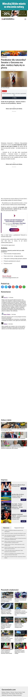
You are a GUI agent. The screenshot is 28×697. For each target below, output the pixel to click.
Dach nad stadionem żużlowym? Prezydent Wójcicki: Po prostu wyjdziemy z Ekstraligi (14, 536)
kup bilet (23, 488)
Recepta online (19, 693)
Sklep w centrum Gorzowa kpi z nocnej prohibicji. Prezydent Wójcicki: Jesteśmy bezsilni (13, 542)
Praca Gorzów (12, 693)
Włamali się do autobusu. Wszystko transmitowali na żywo (15, 533)
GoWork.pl (4, 695)
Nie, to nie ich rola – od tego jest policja (13, 256)
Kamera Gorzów (18, 692)
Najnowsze (6, 527)
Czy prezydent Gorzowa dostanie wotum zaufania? (13, 438)
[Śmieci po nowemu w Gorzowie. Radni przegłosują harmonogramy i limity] (14, 425)
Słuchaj (15, 97)
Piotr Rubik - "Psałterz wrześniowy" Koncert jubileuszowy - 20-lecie (17, 506)
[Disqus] (14, 312)
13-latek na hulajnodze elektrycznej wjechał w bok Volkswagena (13, 531)
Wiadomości (4, 57)
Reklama (8, 692)
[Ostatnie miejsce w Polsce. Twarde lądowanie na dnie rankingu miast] (21, 619)
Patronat (12, 692)
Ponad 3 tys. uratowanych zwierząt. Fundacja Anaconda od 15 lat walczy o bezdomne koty (15, 539)
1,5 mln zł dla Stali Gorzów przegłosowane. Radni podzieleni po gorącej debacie (13, 551)
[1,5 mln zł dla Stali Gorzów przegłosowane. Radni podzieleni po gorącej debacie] (21, 633)
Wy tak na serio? (8, 263)
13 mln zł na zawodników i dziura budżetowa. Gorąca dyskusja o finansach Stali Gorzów (14, 554)
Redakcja (3, 692)
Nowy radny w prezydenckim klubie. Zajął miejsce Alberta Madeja (15, 557)
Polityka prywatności (17, 695)
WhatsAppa (23, 223)
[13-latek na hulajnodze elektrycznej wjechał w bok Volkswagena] (7, 594)
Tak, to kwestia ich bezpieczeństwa (12, 253)
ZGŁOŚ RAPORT (14, 229)
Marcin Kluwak (6, 276)
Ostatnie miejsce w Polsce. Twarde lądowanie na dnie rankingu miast (14, 545)
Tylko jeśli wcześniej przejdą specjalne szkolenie (15, 258)
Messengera (16, 223)
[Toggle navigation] (25, 19)
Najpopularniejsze (19, 528)
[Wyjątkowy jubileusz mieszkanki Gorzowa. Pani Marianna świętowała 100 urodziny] (14, 443)
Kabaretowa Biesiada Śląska (18, 484)
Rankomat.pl (9, 695)
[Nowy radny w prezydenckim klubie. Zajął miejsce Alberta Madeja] (21, 645)
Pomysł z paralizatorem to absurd (12, 261)
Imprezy (4, 480)
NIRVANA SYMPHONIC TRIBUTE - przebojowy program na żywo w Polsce (19, 516)
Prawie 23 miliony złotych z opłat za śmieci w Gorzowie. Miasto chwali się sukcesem (14, 548)
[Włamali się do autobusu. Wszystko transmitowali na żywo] (21, 594)
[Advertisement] (14, 36)
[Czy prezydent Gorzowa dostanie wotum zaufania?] (14, 434)
